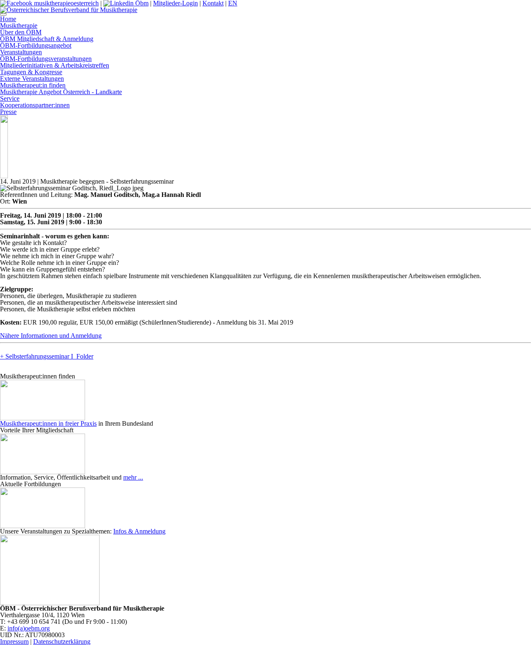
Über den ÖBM (20, 32)
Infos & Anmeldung (139, 531)
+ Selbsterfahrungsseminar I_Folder (46, 356)
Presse (8, 111)
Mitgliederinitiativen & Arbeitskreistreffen (54, 65)
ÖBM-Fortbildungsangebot (35, 45)
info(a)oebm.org (28, 628)
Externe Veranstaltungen (32, 78)
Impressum (14, 641)
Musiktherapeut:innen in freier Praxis (48, 423)
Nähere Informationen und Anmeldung (51, 335)
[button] (3, 14)
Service (9, 98)
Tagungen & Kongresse (31, 71)
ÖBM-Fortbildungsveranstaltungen (46, 58)
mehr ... (133, 477)
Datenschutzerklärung (61, 641)
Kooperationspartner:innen (35, 105)
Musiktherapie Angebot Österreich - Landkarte (61, 91)
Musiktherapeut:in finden (33, 85)
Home (8, 18)
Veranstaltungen (21, 52)
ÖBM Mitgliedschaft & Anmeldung (46, 38)
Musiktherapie (18, 25)
